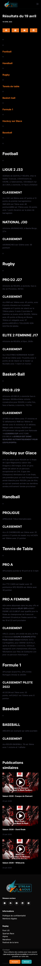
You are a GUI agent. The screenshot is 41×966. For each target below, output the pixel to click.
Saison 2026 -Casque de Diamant (17, 796)
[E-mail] (24, 30)
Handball (7, 63)
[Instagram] (5, 903)
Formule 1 (8, 109)
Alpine (5, 936)
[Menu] (37, 4)
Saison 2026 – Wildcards (13, 863)
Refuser (26, 962)
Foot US (6, 930)
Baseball (7, 132)
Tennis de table (11, 86)
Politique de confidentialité (14, 915)
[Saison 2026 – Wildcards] (21, 849)
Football (7, 51)
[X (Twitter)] (15, 30)
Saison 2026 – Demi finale (14, 829)
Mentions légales (10, 918)
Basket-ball (9, 98)
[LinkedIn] (33, 30)
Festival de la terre (10, 942)
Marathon (7, 939)
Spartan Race (8, 933)
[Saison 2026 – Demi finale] (21, 816)
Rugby (6, 74)
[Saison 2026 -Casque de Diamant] (21, 782)
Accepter (15, 962)
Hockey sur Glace (12, 121)
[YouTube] (16, 903)
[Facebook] (6, 30)
